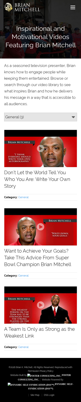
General (23, 197)
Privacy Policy (46, 371)
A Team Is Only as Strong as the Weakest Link (39, 332)
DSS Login (49, 395)
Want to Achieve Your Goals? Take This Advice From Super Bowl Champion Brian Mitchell (37, 257)
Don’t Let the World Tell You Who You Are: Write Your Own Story (37, 179)
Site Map (35, 395)
